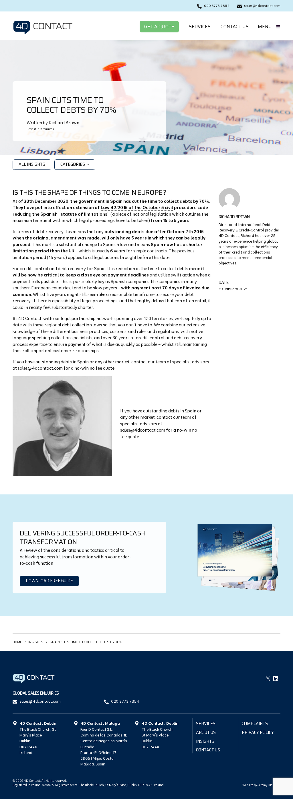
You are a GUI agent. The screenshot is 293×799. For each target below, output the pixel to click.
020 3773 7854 (125, 701)
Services (200, 26)
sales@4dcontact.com (40, 368)
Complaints (255, 723)
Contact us (235, 26)
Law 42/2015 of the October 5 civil (137, 207)
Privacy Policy (258, 732)
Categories (73, 164)
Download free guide (49, 581)
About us (206, 732)
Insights (35, 642)
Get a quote (159, 26)
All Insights (32, 164)
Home (17, 642)
